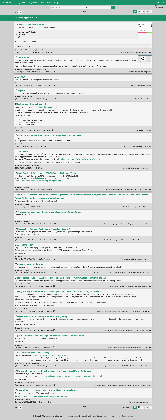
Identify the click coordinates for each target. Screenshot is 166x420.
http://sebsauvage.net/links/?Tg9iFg (137, 207)
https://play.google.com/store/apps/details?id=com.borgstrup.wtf (127, 330)
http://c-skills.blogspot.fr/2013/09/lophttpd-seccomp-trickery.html (127, 366)
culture (27, 144)
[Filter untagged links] (20, 12)
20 (135, 12)
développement (29, 69)
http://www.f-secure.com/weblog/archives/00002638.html (130, 286)
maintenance (29, 128)
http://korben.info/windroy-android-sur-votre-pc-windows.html (42, 396)
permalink (32, 52)
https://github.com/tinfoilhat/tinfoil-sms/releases (80, 159)
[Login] (163, 2)
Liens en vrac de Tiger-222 (14, 2)
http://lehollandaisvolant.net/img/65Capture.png (41, 180)
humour (27, 328)
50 (139, 12)
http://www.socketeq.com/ (140, 402)
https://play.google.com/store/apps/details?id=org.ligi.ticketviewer (127, 240)
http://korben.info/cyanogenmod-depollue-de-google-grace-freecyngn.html (125, 224)
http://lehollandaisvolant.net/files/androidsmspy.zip (50, 178)
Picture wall (45, 2)
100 (142, 12)
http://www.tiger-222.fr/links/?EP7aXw (50, 355)
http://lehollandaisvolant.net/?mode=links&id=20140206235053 (128, 189)
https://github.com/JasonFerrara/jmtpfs (135, 52)
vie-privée (35, 165)
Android (32, 18)
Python (19, 187)
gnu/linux (36, 50)
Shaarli (38, 416)
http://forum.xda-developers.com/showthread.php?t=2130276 (129, 347)
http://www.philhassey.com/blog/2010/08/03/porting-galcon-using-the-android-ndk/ (72, 376)
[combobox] (96, 7)
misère (27, 204)
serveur (19, 363)
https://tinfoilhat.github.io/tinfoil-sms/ (136, 168)
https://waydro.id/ (143, 99)
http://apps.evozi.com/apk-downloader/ (136, 259)
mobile (19, 221)
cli (42, 50)
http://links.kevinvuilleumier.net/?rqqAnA (135, 146)
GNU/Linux (20, 96)
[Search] (152, 2)
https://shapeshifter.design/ (139, 72)
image (39, 69)
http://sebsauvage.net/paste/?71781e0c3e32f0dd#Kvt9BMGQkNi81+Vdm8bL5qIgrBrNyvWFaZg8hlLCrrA (129, 273)
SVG (44, 69)
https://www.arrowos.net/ (140, 85)
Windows (20, 399)
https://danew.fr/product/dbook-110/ (42, 107)
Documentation (128, 416)
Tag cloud (33, 2)
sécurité (27, 165)
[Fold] (150, 52)
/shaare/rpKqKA (143, 130)
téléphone (28, 50)
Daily (56, 2)
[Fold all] (150, 11)
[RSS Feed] (158, 2)
